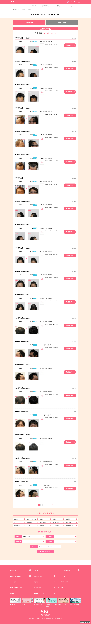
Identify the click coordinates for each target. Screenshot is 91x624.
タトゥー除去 (56, 522)
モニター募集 (13, 582)
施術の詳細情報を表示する (85, 622)
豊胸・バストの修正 (31, 519)
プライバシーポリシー (41, 618)
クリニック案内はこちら (64, 570)
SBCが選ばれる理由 (63, 582)
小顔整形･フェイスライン (31, 522)
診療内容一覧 (17, 9)
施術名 (50, 536)
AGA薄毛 (57, 6)
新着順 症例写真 (62, 22)
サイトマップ (32, 618)
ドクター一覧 (61, 576)
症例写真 (36, 582)
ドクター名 (18, 541)
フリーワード (34, 546)
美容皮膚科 (33, 6)
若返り (41, 519)
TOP (22, 6)
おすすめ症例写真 (29, 22)
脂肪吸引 (16, 519)
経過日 (50, 541)
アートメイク (56, 525)
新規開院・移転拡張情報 (15, 576)
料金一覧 (36, 570)
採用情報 (60, 588)
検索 (46, 551)
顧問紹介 (12, 594)
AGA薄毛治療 (24, 9)
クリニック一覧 (38, 576)
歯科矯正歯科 (45, 6)
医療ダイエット (69, 525)
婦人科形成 (68, 522)
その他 (28, 525)
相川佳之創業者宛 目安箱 (16, 588)
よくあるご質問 (38, 588)
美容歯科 (42, 525)
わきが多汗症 (43, 522)
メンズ (68, 6)
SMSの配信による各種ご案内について (54, 618)
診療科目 (18, 536)
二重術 (54, 519)
